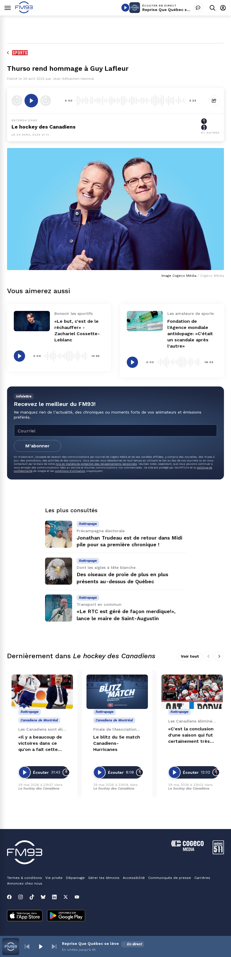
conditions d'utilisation (70, 470)
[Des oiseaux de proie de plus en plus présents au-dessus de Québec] (58, 571)
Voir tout (190, 656)
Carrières (202, 878)
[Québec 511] (218, 853)
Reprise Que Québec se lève (170, 9)
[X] (65, 897)
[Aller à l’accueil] (24, 11)
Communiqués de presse (169, 878)
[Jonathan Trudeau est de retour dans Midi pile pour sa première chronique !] (58, 534)
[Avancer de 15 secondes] (45, 100)
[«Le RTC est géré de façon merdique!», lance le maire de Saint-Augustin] (58, 608)
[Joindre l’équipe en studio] (198, 7)
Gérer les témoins (103, 878)
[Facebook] (9, 897)
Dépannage (75, 878)
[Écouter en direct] (125, 7)
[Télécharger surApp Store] (25, 916)
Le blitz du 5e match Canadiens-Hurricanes (116, 743)
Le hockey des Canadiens (43, 127)
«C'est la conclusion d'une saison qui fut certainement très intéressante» (191, 735)
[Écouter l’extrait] (31, 100)
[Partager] (214, 100)
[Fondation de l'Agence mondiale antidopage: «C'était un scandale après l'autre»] (145, 321)
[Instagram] (20, 897)
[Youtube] (77, 897)
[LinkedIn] (54, 897)
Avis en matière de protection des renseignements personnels (96, 463)
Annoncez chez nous (24, 883)
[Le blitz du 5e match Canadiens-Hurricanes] (117, 692)
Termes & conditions (24, 878)
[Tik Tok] (32, 897)
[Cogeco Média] (187, 849)
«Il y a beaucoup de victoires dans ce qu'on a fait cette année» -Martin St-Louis (40, 743)
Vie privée (54, 878)
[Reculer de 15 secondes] (17, 100)
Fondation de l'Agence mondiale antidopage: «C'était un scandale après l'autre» (190, 334)
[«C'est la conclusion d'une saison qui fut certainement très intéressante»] (192, 692)
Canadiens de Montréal (39, 720)
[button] (27, 946)
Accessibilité (134, 878)
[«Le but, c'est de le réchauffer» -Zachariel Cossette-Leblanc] (32, 321)
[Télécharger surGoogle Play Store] (66, 916)
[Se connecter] (222, 8)
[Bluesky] (43, 897)
